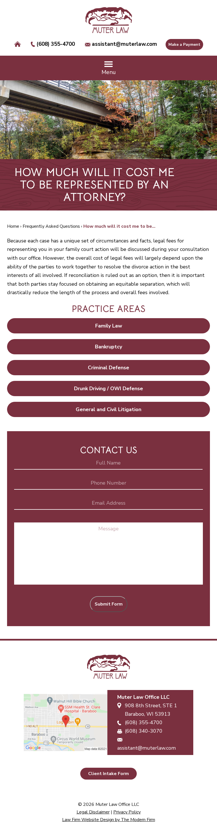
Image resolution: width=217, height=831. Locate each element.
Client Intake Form (108, 774)
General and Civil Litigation (108, 409)
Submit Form (109, 604)
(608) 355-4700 (55, 44)
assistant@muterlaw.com (124, 44)
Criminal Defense (108, 367)
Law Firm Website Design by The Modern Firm (108, 820)
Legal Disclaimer (93, 812)
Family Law (108, 325)
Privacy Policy (127, 812)
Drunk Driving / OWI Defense (108, 388)
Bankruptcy (108, 346)
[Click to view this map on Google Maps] (65, 722)
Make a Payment (184, 44)
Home (17, 44)
